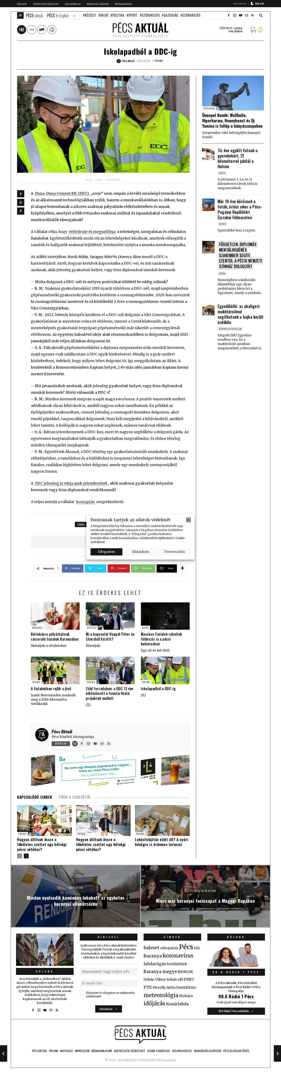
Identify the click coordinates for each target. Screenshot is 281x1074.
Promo (159, 60)
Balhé (104, 15)
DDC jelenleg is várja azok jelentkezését (71, 483)
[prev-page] (19, 856)
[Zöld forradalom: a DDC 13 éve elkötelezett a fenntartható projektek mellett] (110, 670)
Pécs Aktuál (62, 731)
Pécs (186, 947)
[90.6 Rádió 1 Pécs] (236, 965)
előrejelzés (169, 948)
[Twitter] (20, 202)
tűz (197, 948)
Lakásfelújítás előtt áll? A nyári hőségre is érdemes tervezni (161, 842)
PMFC (189, 979)
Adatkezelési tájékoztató (156, 538)
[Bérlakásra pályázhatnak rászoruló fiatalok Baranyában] (55, 616)
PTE (148, 987)
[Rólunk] (45, 950)
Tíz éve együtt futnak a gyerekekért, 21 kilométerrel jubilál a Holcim (238, 158)
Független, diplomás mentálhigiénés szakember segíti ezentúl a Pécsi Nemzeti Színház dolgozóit (240, 255)
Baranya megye (160, 971)
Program (209, 108)
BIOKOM (185, 972)
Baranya (37, 627)
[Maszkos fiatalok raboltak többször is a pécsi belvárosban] (165, 616)
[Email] (75, 743)
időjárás (154, 1003)
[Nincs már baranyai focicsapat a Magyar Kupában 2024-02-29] (277, 1053)
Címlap (88, 179)
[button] (188, 520)
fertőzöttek (177, 964)
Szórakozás (151, 15)
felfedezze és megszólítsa (92, 231)
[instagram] (234, 15)
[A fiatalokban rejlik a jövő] (55, 670)
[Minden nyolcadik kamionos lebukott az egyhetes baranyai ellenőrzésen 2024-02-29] (3, 1053)
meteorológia (161, 995)
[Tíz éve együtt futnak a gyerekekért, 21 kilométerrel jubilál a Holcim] (208, 154)
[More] (182, 568)
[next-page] (26, 856)
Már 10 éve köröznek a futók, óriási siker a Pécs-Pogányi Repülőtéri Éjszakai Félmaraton (240, 209)
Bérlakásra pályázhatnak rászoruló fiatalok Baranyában (55, 636)
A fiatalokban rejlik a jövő (51, 688)
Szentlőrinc (186, 987)
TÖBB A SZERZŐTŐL (74, 797)
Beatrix (238, 31)
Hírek (222, 173)
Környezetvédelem (230, 329)
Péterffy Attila (164, 987)
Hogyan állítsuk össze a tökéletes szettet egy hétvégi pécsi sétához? (42, 844)
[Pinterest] (20, 211)
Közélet (90, 15)
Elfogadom (106, 552)
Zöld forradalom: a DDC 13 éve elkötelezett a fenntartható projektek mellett (109, 693)
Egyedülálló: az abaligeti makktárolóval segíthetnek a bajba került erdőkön (241, 314)
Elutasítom (140, 552)
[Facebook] (20, 193)
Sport (133, 15)
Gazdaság (171, 15)
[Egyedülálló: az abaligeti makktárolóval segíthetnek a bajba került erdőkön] (208, 309)
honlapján (85, 502)
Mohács (186, 996)
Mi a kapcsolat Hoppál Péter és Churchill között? (110, 636)
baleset (151, 947)
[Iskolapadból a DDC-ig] (165, 670)
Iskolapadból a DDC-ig (158, 688)
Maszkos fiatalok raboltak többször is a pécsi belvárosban (161, 638)
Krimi (145, 627)
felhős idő (175, 979)
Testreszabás (174, 552)
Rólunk (45, 971)
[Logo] (140, 1034)
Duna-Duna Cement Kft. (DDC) (62, 193)
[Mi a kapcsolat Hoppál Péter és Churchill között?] (110, 616)
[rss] (252, 15)
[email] (246, 15)
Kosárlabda (177, 1003)
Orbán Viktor (155, 979)
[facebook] (228, 15)
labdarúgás (155, 963)
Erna (231, 31)
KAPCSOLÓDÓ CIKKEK (34, 797)
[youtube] (240, 15)
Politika (118, 15)
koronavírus (178, 955)
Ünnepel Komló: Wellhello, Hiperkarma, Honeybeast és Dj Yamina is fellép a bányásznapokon (232, 120)
